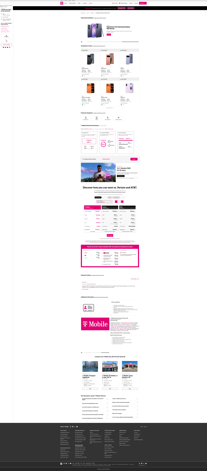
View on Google (85, 289)
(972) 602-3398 (126, 382)
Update (134, 159)
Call (6, 41)
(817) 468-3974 (87, 382)
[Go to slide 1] (87, 42)
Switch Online (130, 8)
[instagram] (9, 47)
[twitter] (5, 47)
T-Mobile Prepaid (4, 28)
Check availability (110, 32)
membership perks (127, 322)
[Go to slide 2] (104, 42)
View (90, 388)
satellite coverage (114, 326)
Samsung (122, 328)
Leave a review (134, 278)
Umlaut (90, 129)
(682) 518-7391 (106, 382)
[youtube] (7, 47)
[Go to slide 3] (122, 42)
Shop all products (110, 108)
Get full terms (128, 35)
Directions (6, 36)
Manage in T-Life (122, 8)
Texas (88, 12)
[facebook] (3, 47)
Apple (117, 328)
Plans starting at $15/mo (5, 31)
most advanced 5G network (124, 325)
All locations (83, 12)
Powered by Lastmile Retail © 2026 (103, 469)
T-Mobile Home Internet (5, 26)
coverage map (110, 129)
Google (127, 328)
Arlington (92, 12)
